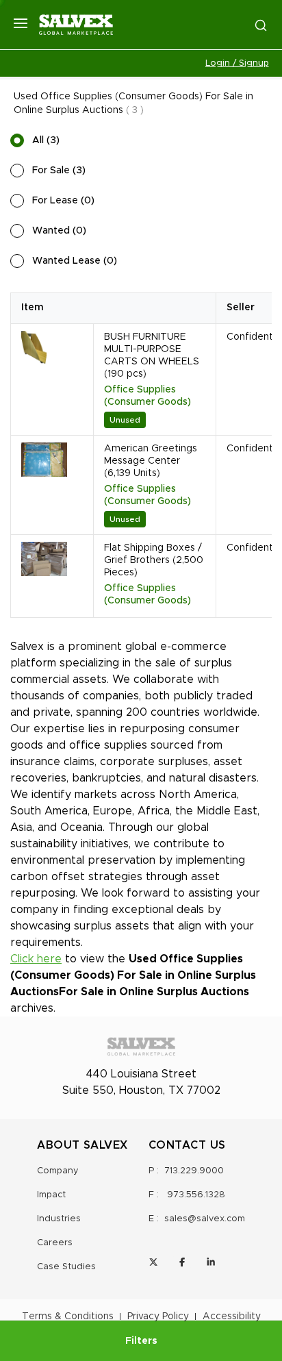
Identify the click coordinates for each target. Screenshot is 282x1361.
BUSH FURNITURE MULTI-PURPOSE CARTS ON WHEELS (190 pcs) (151, 355)
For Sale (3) (59, 170)
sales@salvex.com (204, 1218)
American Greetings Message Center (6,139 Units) (150, 461)
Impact (51, 1194)
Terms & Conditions (68, 1316)
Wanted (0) (59, 231)
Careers (55, 1242)
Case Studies (66, 1266)
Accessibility (232, 1316)
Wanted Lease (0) (74, 261)
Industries (59, 1218)
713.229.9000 (194, 1170)
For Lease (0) (63, 200)
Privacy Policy (158, 1316)
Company (58, 1170)
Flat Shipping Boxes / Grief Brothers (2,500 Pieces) (153, 560)
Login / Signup (237, 63)
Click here (36, 958)
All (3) (46, 140)
